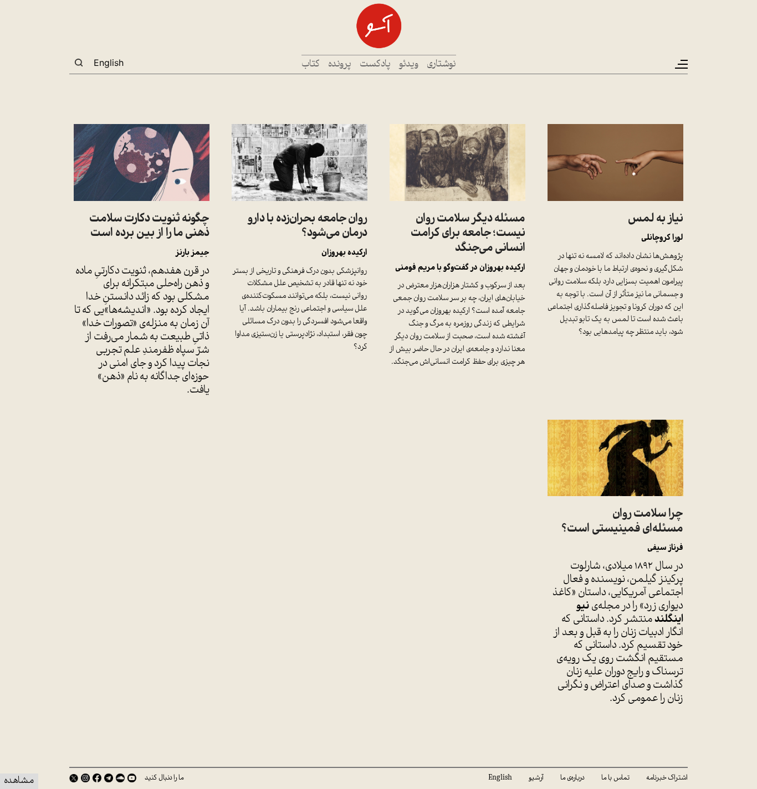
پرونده (339, 64)
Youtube (131, 777)
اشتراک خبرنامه (667, 778)
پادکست (375, 64)
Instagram (85, 777)
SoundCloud (120, 777)
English (109, 62)
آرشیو (536, 778)
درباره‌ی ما (572, 778)
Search (78, 63)
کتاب (310, 64)
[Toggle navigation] (680, 64)
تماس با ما (615, 778)
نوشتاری (441, 64)
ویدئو (408, 64)
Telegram (108, 777)
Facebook (97, 777)
